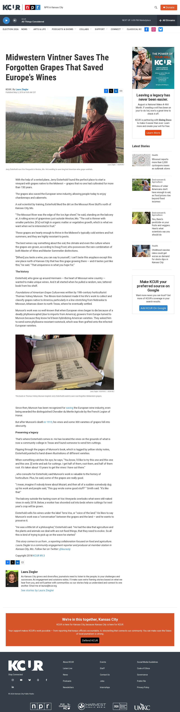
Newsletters (68, 687)
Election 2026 (11, 29)
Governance (142, 675)
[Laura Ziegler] (12, 578)
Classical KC (134, 29)
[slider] (19, 20)
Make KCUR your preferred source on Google (153, 286)
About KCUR (68, 662)
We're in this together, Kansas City (90, 619)
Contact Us (105, 675)
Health (155, 155)
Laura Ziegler (22, 89)
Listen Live (67, 668)
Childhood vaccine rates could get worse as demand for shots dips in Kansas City (161, 256)
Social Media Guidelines (147, 662)
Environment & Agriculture (159, 181)
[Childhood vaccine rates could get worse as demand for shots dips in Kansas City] (141, 251)
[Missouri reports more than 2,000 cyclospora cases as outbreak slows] (141, 160)
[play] (6, 20)
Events (103, 662)
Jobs (102, 681)
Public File (141, 681)
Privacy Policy (143, 687)
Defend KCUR (90, 640)
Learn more (153, 132)
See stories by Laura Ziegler (37, 590)
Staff (102, 668)
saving (69, 407)
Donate (170, 7)
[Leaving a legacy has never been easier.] (153, 68)
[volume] (14, 20)
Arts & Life (39, 29)
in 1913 (48, 422)
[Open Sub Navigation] (29, 29)
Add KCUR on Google (153, 308)
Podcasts (67, 681)
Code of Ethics (143, 668)
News (24, 29)
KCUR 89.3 (39, 555)
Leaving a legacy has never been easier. (153, 97)
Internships (105, 687)
